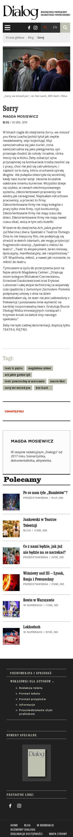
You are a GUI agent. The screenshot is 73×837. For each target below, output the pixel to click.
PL (45, 27)
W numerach (45, 825)
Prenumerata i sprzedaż (30, 673)
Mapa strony (58, 834)
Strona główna (15, 37)
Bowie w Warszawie (38, 600)
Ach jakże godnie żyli (17, 375)
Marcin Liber (57, 381)
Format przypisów (32, 699)
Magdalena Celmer (39, 368)
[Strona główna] (36, 11)
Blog (31, 37)
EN (55, 27)
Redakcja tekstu (31, 688)
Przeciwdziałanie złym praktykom (36, 712)
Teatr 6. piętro (14, 368)
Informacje (27, 705)
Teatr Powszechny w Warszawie (25, 381)
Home (14, 825)
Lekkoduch (31, 627)
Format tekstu (29, 693)
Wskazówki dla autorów (31, 681)
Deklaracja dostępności (26, 834)
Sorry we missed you (17, 388)
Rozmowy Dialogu (22, 829)
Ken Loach (42, 388)
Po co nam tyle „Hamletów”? (45, 492)
